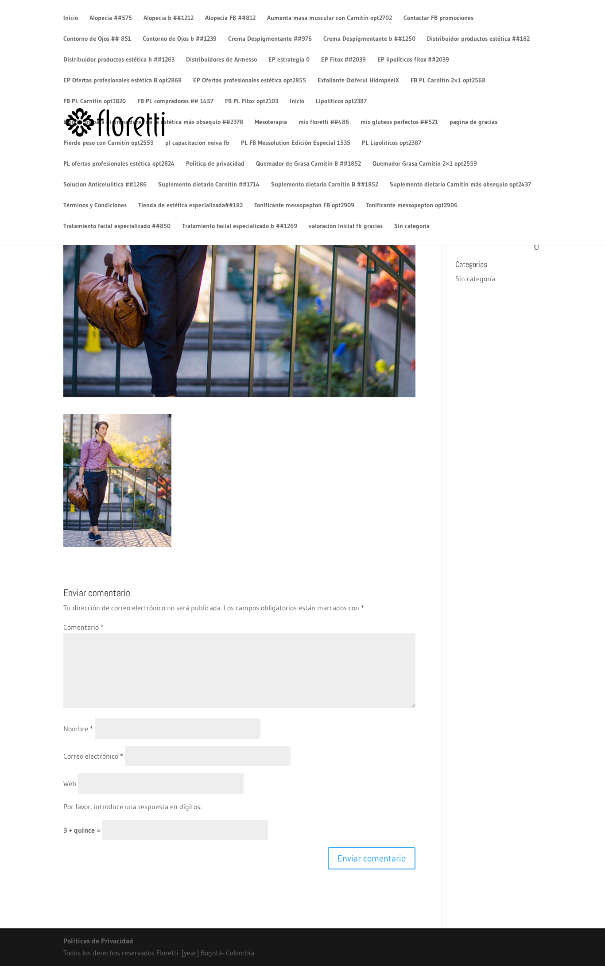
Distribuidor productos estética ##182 (478, 39)
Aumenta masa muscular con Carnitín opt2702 (329, 18)
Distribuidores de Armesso (221, 59)
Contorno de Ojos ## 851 (97, 39)
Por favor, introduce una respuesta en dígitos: (132, 806)
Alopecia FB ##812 (230, 18)
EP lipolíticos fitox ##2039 (413, 59)
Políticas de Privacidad (98, 940)
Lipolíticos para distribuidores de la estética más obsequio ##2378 (153, 122)
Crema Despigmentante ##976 (270, 39)
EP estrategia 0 (289, 59)
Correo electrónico (93, 756)
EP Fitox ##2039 (343, 59)
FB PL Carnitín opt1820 (94, 101)
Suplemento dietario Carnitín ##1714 (209, 184)
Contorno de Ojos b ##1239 (180, 39)
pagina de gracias (473, 122)
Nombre (78, 728)
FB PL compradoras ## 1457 (175, 101)
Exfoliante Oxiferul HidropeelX (358, 80)
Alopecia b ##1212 (168, 18)
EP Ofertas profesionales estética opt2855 (249, 80)
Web (69, 783)
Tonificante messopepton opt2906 (412, 205)
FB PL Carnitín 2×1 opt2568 (448, 80)
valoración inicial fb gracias (346, 226)
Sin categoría (412, 226)
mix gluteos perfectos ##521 (399, 122)
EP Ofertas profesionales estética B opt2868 (122, 80)
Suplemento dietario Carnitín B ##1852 (324, 184)
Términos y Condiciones (95, 205)
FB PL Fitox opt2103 (251, 101)
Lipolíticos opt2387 (341, 101)
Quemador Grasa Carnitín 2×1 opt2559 (424, 163)
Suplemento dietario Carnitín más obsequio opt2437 (460, 184)
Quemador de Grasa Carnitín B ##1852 (308, 163)
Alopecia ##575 (110, 18)
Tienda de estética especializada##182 (190, 205)
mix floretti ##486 (324, 122)
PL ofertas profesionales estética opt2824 (119, 163)
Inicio (70, 18)
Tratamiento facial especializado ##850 (117, 226)
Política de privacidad (215, 163)
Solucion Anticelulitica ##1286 (105, 184)
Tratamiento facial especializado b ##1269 (239, 226)
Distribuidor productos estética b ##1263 (119, 59)
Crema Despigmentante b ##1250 (369, 39)
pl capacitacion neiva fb (197, 143)
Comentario (83, 627)
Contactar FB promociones (438, 18)
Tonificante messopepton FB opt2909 (304, 205)
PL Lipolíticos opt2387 (391, 143)
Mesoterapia (271, 122)
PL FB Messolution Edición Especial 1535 (295, 143)
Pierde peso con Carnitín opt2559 (108, 143)
